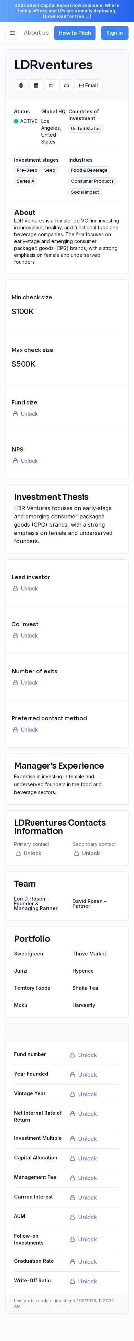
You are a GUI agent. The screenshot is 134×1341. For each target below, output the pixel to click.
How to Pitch (75, 33)
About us (36, 32)
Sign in (115, 33)
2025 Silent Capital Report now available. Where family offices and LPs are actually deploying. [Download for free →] (67, 11)
